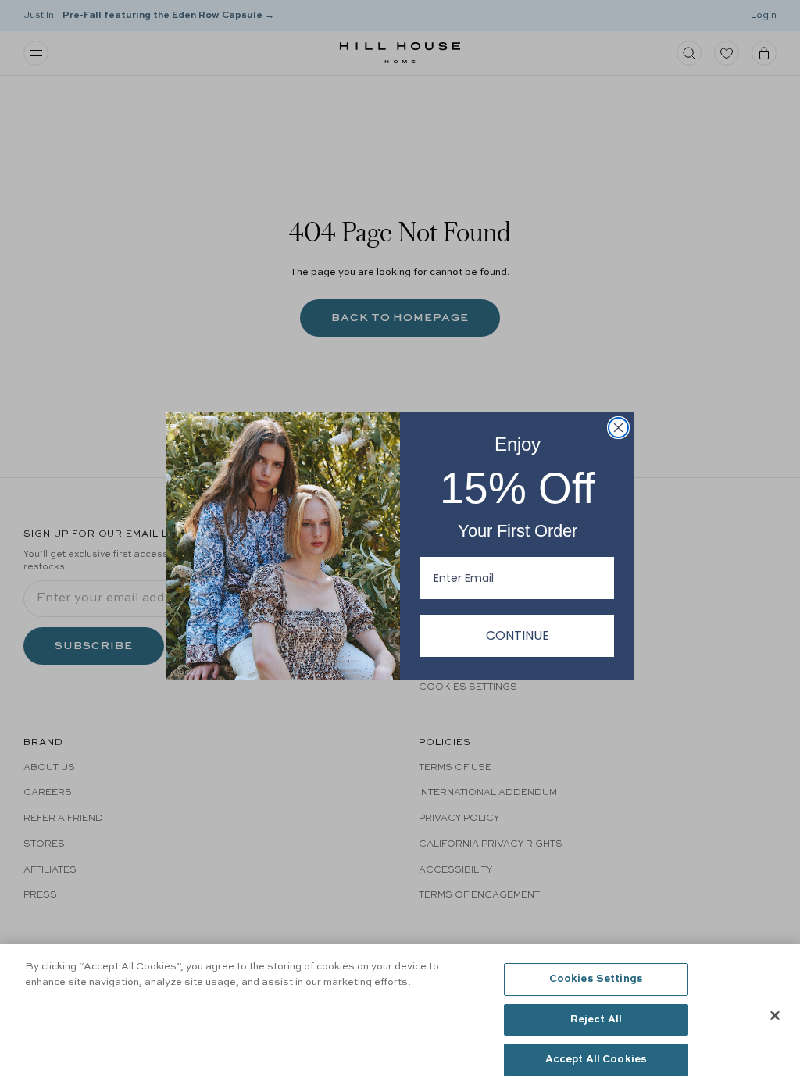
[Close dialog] (618, 427)
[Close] (775, 1015)
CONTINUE (517, 635)
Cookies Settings (596, 979)
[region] (400, 1018)
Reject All (596, 1020)
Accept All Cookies (596, 1060)
